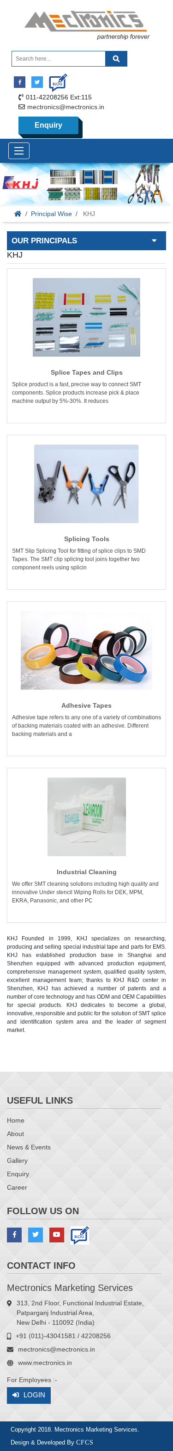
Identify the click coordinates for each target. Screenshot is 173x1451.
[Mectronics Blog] (54, 79)
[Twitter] (37, 82)
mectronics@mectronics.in (65, 107)
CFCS (85, 1442)
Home (15, 1120)
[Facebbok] (19, 82)
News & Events (29, 1147)
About (15, 1133)
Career (17, 1187)
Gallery (17, 1160)
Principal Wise (51, 213)
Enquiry (48, 125)
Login (34, 1395)
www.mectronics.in (45, 1362)
